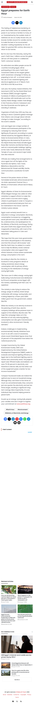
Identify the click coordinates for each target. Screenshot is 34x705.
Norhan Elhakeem (7, 17)
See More (17, 679)
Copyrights (23, 694)
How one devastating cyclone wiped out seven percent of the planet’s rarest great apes (8, 598)
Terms (17, 697)
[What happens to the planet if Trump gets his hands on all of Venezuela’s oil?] (25, 589)
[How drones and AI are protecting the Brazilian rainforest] (25, 609)
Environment (5, 7)
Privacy (29, 694)
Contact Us (16, 694)
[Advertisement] (17, 506)
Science (13, 7)
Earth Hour (10, 409)
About (4, 694)
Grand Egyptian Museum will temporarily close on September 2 (22, 664)
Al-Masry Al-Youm (21, 692)
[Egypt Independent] (17, 2)
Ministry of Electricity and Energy (17, 413)
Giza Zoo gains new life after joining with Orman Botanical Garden (20, 672)
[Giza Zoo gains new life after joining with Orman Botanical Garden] (5, 673)
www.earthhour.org (23, 404)
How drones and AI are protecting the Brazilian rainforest (25, 616)
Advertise (9, 694)
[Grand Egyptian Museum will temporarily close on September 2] (5, 665)
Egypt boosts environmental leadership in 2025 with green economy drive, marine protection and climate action (8, 618)
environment (23, 409)
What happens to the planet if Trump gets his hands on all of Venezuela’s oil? (25, 598)
